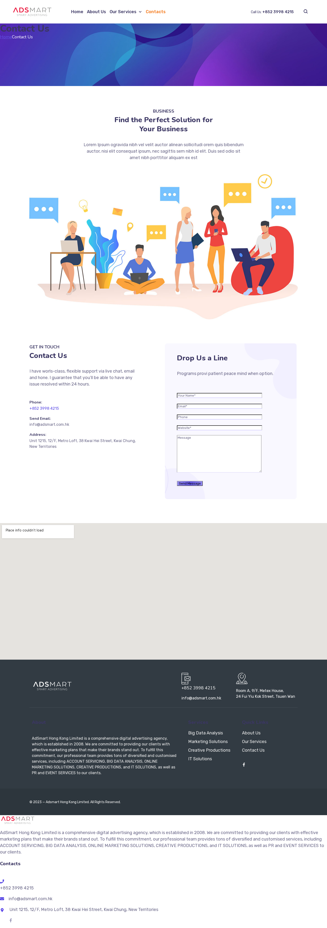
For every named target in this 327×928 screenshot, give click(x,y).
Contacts (156, 11)
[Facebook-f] (244, 765)
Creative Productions (209, 750)
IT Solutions (200, 758)
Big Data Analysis (205, 733)
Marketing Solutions (208, 741)
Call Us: (272, 12)
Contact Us (253, 750)
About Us (96, 11)
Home (77, 11)
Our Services (123, 11)
